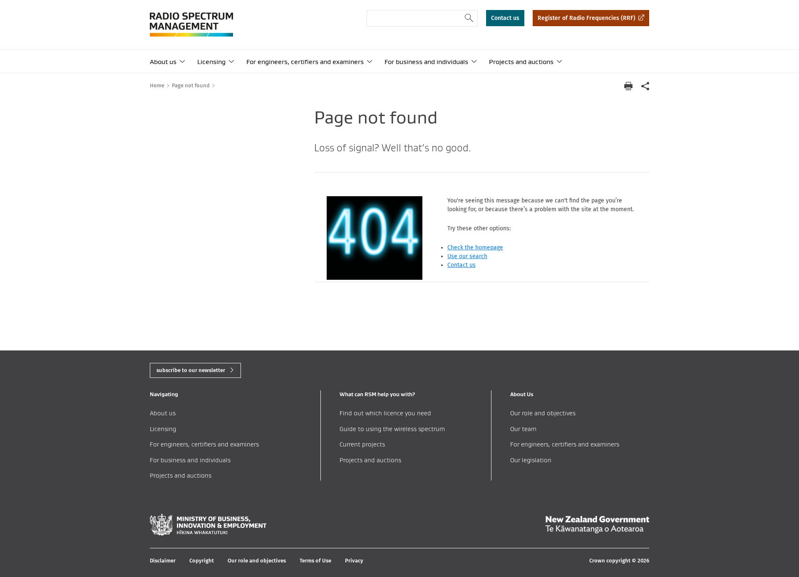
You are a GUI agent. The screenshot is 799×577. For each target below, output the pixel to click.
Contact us (505, 18)
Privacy (354, 560)
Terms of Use (315, 560)
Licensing (211, 62)
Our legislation (530, 460)
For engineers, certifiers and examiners (305, 62)
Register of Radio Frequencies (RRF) (586, 18)
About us (163, 62)
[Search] (469, 18)
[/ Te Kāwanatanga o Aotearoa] (597, 524)
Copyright (201, 560)
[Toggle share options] (645, 85)
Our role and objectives (543, 413)
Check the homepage (475, 247)
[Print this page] (628, 86)
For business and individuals (426, 62)
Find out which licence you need (385, 413)
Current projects (362, 444)
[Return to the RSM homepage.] (191, 24)
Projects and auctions (521, 62)
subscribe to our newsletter (190, 370)
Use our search (467, 256)
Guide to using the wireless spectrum (392, 429)
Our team (523, 429)
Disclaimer (163, 560)
